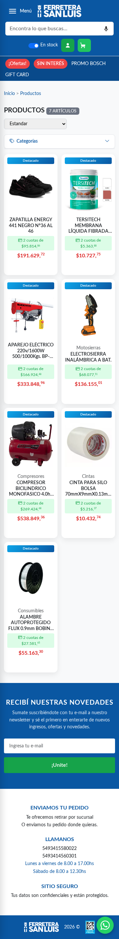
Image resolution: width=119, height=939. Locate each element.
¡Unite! (59, 765)
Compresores (31, 476)
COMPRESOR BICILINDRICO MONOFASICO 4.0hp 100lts (31, 489)
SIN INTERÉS (50, 63)
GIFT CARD (17, 74)
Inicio (9, 93)
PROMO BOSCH (88, 63)
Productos (30, 93)
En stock (49, 45)
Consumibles (31, 611)
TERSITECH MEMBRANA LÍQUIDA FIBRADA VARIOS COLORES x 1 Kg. (88, 226)
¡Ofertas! (17, 63)
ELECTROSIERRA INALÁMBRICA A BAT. (88, 357)
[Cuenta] (67, 45)
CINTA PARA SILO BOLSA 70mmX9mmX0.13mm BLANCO (88, 489)
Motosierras (88, 348)
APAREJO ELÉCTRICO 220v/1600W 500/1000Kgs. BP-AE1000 (31, 351)
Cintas (88, 476)
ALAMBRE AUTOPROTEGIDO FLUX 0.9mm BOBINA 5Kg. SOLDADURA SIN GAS (31, 623)
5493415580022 (59, 848)
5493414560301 (59, 856)
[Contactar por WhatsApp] (105, 925)
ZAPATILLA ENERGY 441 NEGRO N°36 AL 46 (31, 226)
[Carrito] (84, 45)
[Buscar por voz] (106, 28)
